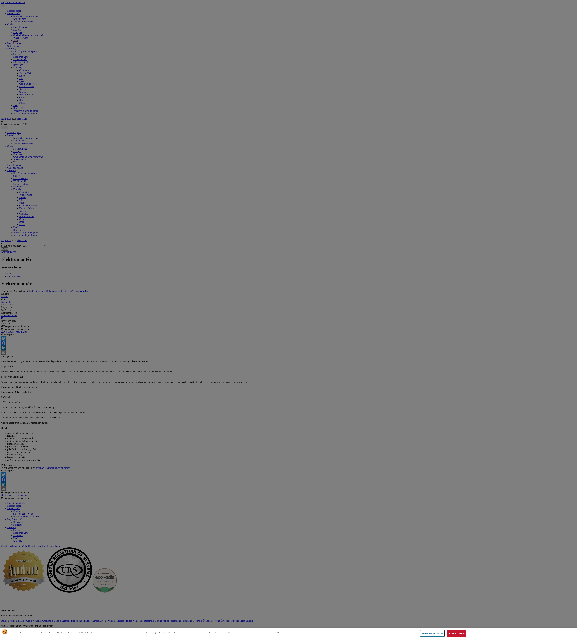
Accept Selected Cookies (432, 633)
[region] (288, 633)
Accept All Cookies (457, 633)
